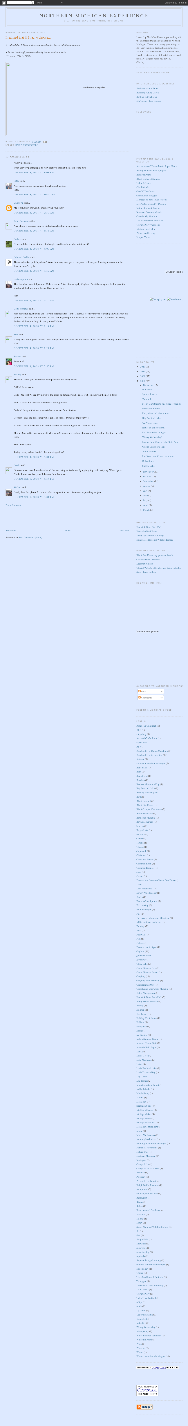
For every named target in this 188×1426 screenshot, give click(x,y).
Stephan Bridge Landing (148, 1260)
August (147, 486)
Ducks (139, 897)
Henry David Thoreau (147, 1001)
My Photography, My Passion (151, 203)
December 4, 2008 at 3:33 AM (34, 230)
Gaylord (140, 951)
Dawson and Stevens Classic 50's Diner (155, 880)
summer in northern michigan (151, 1264)
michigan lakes (143, 1114)
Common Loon (143, 863)
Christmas (141, 855)
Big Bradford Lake (151, 418)
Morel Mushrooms (145, 1135)
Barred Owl (142, 775)
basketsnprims (21, 279)
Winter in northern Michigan (150, 1356)
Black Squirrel (143, 801)
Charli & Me (142, 187)
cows (138, 871)
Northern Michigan (146, 1155)
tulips (139, 1302)
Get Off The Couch (145, 191)
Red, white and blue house (155, 413)
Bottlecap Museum (145, 817)
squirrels (140, 1256)
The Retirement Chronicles (149, 220)
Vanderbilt (141, 1318)
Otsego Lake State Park (153, 446)
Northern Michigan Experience (94, 15)
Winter (139, 1352)
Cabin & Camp (143, 182)
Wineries (140, 1348)
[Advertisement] (24, 517)
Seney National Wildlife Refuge (152, 1226)
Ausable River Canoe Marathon (152, 750)
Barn (138, 771)
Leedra (17, 465)
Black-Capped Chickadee (149, 809)
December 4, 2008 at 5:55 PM (34, 366)
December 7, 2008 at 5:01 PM (34, 497)
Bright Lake (142, 830)
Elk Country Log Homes (148, 100)
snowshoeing (142, 1252)
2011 (143, 366)
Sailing (140, 1218)
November (148, 471)
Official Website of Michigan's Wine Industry (158, 567)
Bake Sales (141, 767)
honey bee (141, 1026)
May (145, 500)
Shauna (17, 356)
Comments (146, 697)
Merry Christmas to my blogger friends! (161, 403)
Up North (141, 1310)
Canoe (139, 838)
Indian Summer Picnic (147, 1038)
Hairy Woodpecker (26, 145)
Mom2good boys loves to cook (151, 199)
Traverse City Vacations (148, 224)
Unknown (19, 202)
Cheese (140, 846)
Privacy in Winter (151, 408)
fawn (138, 930)
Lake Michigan (144, 1059)
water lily (141, 1322)
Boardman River (144, 813)
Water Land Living (145, 233)
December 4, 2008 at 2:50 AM (34, 212)
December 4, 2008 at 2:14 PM (34, 326)
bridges (140, 826)
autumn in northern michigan (150, 763)
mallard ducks (143, 1089)
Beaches (140, 780)
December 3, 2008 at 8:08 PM (34, 172)
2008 (143, 381)
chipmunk (141, 851)
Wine (139, 1343)
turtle (139, 1306)
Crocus (139, 876)
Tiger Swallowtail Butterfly (149, 1277)
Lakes (139, 1064)
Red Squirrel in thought (154, 432)
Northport (141, 1160)
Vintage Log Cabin (146, 229)
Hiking (139, 1005)
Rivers (139, 1202)
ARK (138, 730)
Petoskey (140, 1176)
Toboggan (141, 1281)
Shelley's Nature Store (147, 88)
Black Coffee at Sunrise (148, 178)
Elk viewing (142, 905)
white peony (142, 1331)
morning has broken (146, 1139)
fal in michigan (143, 909)
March (146, 509)
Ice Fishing (141, 1034)
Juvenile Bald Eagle (146, 1047)
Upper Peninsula (144, 1314)
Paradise (140, 1172)
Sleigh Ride (142, 1239)
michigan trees (143, 1118)
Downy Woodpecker (146, 892)
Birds (139, 796)
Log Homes (142, 1080)
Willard (17, 487)
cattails (140, 842)
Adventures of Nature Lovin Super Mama (156, 166)
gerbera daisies (143, 955)
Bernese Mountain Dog (148, 784)
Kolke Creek (142, 1055)
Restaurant (141, 1197)
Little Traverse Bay (145, 1072)
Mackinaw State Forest (147, 1085)
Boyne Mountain (144, 821)
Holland (140, 1022)
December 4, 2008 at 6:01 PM (34, 457)
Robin (139, 1206)
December (148, 385)
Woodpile (147, 399)
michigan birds (143, 1105)
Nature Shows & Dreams (148, 208)
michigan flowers (144, 1110)
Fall (138, 913)
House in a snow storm (153, 427)
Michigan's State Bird (147, 1126)
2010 (143, 371)
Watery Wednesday (145, 1327)
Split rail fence (149, 394)
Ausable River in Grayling (149, 755)
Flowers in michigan (146, 947)
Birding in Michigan (146, 792)
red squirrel (142, 1189)
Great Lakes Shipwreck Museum (152, 988)
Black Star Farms (144, 805)
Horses (139, 1030)
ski (137, 1231)
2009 (143, 376)
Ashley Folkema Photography (151, 170)
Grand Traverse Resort (147, 972)
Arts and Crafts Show (146, 738)
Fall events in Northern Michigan (152, 918)
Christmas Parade (144, 859)
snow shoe (141, 1247)
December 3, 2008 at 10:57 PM (34, 194)
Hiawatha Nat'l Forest (147, 531)
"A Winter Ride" (150, 422)
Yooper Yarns (143, 237)
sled (138, 1235)
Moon (139, 1130)
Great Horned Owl (145, 984)
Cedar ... (18, 239)
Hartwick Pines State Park (149, 527)
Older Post (124, 530)
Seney (139, 1222)
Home (67, 530)
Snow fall (141, 1243)
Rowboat (140, 1214)
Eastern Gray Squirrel (147, 901)
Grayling (140, 976)
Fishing (140, 942)
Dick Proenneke (144, 888)
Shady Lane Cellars (146, 571)
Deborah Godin (21, 257)
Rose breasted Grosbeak (148, 1210)
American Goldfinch (146, 725)
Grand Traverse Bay (146, 968)
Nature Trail (142, 1151)
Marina (140, 1097)
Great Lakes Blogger (146, 195)
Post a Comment (14, 505)
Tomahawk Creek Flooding (149, 1285)
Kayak (139, 1051)
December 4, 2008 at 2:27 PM (34, 348)
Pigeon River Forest (146, 1181)
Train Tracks (142, 1289)
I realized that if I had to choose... (28, 37)
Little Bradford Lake (146, 1068)
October (147, 476)
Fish (138, 938)
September (148, 481)
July (145, 490)
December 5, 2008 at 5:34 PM (34, 478)
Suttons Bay (142, 1268)
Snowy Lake (148, 465)
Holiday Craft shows (146, 1018)
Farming (140, 926)
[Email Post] (44, 142)
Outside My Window (146, 216)
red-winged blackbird (147, 1193)
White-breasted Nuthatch (148, 1335)
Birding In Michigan (146, 96)
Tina (16, 334)
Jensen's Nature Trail (146, 1043)
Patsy (16, 180)
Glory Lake (142, 963)
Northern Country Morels (149, 212)
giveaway (141, 959)
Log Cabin (141, 1076)
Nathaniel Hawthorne (147, 1147)
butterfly (140, 834)
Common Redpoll (145, 867)
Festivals (140, 934)
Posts (143, 691)
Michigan (141, 1101)
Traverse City (143, 1293)
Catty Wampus (21, 308)
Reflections (147, 461)
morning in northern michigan (151, 1143)
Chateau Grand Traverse (148, 559)
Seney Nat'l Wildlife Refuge (150, 535)
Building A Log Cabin (147, 92)
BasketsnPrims (143, 174)
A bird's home (149, 451)
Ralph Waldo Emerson (147, 1185)
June (145, 495)
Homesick (147, 389)
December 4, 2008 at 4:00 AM (34, 248)
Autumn (140, 759)
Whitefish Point (144, 1339)
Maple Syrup (142, 1093)
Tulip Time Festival (146, 1298)
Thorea (139, 1272)
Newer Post (11, 530)
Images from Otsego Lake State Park (160, 442)
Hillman (140, 1009)
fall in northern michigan (148, 922)
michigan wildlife (145, 1122)
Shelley (17, 374)
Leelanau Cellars (144, 563)
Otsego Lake (142, 1164)
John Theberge (21, 220)
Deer (138, 884)
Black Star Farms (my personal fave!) (154, 555)
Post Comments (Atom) (30, 537)
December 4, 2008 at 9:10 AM (34, 300)
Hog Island (141, 1014)
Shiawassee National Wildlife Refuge (154, 539)
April (146, 505)
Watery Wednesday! (152, 437)
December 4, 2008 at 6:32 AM (34, 270)
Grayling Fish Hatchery (148, 980)
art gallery (141, 734)
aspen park (141, 742)
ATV (138, 746)
